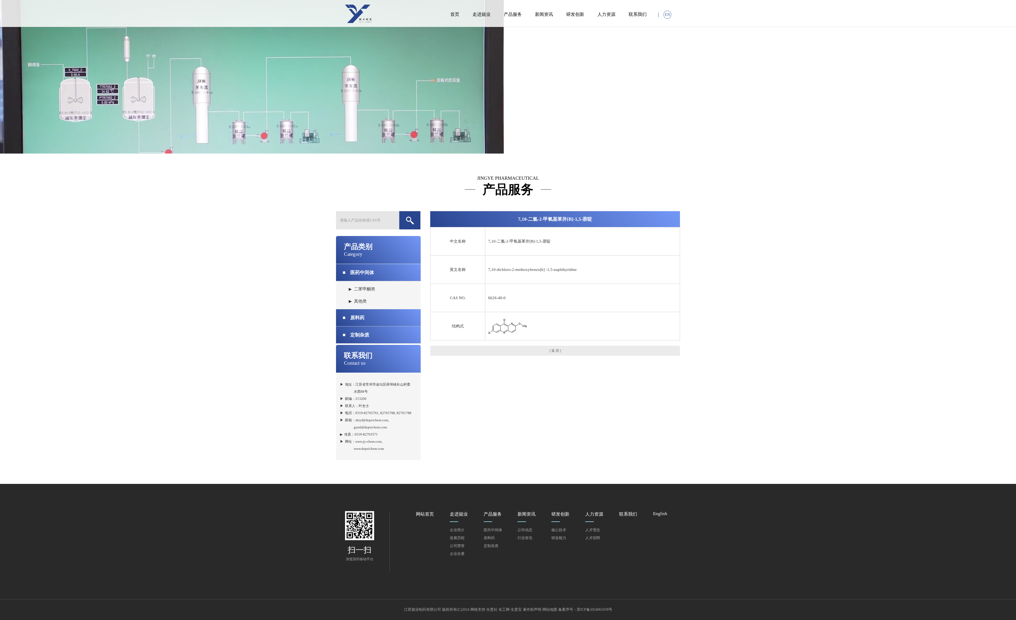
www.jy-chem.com (368, 441)
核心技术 (558, 530)
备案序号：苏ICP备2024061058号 (585, 610)
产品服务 (513, 14)
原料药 (354, 317)
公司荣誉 (457, 546)
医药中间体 (358, 272)
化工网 (504, 610)
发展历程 (457, 538)
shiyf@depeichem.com (371, 420)
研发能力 (558, 538)
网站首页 (425, 514)
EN (667, 15)
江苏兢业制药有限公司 (422, 610)
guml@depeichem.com (370, 427)
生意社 (491, 610)
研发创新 (575, 14)
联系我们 (638, 14)
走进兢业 (482, 14)
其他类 (360, 301)
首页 (454, 14)
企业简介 (457, 530)
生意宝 (516, 610)
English (660, 513)
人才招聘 (592, 538)
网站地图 (549, 610)
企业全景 (457, 554)
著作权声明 (532, 610)
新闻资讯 (544, 14)
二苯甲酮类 (364, 289)
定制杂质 (356, 334)
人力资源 (606, 14)
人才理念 (592, 530)
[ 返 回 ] (555, 351)
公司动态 (525, 530)
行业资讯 (525, 538)
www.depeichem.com (369, 449)
